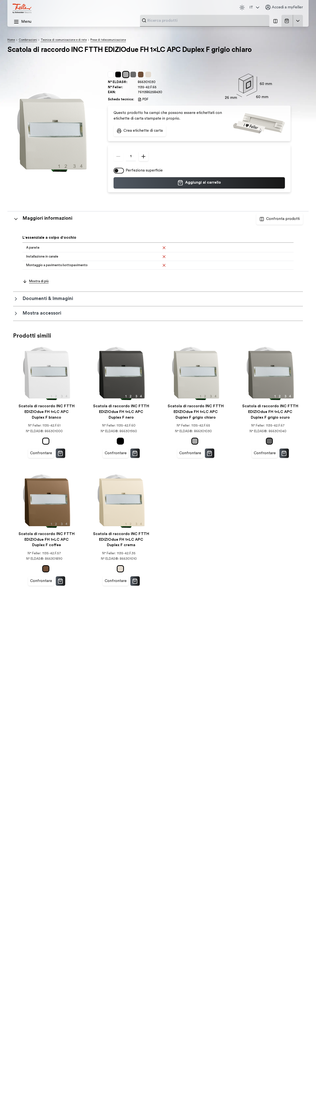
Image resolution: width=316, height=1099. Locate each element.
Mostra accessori (41, 313)
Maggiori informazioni (47, 218)
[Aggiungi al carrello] (60, 453)
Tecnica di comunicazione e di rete (64, 40)
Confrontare (41, 453)
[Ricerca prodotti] (144, 20)
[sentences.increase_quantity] (143, 156)
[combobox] (206, 20)
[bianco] (111, 74)
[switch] (119, 170)
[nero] (119, 74)
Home (11, 40)
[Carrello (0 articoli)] (287, 21)
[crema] (149, 74)
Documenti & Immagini (47, 298)
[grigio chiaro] (126, 74)
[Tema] (242, 7)
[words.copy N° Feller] (159, 87)
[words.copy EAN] (164, 92)
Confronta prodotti (283, 219)
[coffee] (141, 74)
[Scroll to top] (302, 1086)
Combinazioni (28, 40)
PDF (145, 99)
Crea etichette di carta (143, 130)
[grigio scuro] (134, 74)
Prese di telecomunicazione (108, 40)
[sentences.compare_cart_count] (275, 21)
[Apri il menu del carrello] (298, 21)
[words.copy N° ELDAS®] (158, 82)
